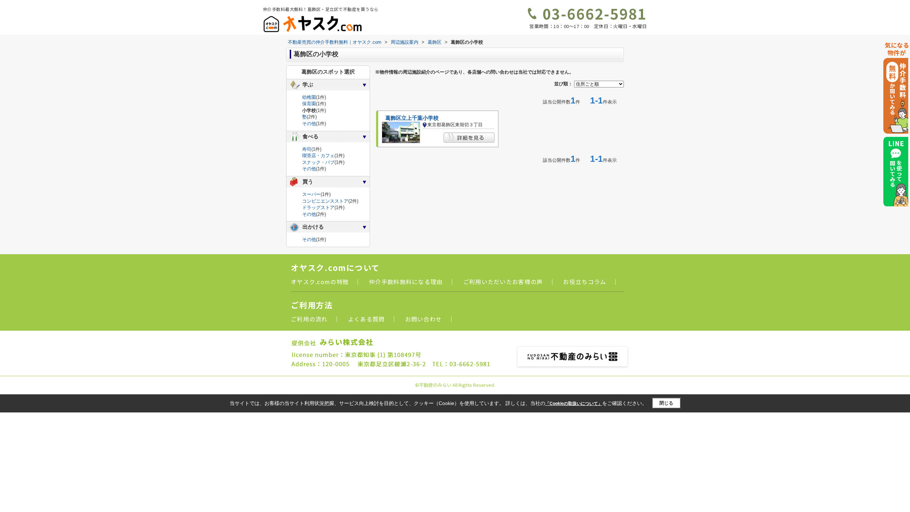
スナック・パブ (318, 162)
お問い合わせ (423, 319)
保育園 (309, 103)
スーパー (311, 194)
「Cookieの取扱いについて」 (573, 403)
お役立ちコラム (584, 281)
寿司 (306, 149)
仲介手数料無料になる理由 (406, 281)
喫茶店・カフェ (318, 155)
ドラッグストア (318, 207)
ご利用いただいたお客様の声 (503, 281)
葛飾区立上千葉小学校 (412, 118)
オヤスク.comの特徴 (320, 281)
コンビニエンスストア (325, 201)
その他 (309, 123)
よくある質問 (366, 319)
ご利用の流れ (309, 319)
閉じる (666, 403)
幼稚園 (309, 97)
